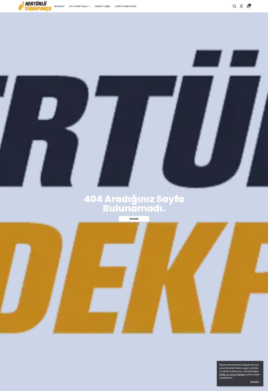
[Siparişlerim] (241, 6)
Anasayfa (59, 6)
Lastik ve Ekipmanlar (125, 6)
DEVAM (134, 218)
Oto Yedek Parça (78, 6)
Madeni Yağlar (102, 6)
